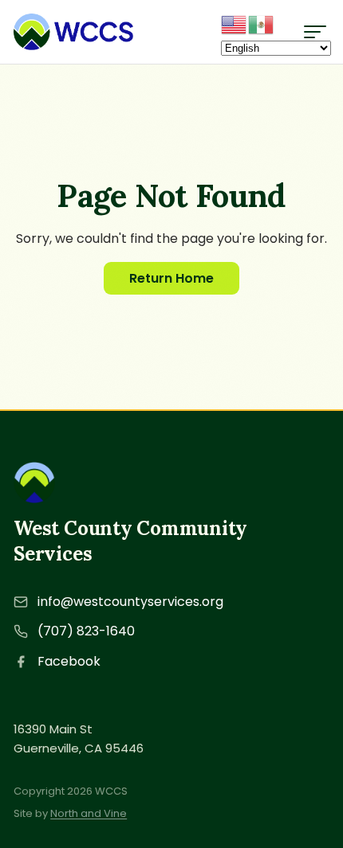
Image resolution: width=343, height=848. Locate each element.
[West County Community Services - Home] (73, 32)
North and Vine (88, 813)
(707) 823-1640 (86, 631)
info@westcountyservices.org (130, 601)
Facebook (69, 661)
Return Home (171, 278)
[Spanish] (261, 23)
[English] (234, 23)
